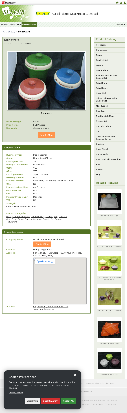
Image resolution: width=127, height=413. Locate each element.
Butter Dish (102, 154)
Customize (32, 401)
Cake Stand (102, 149)
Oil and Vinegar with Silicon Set (106, 99)
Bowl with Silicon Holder (108, 159)
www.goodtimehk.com (44, 309)
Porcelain (101, 45)
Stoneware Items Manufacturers (100, 383)
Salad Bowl (101, 88)
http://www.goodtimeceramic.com (50, 306)
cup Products (86, 392)
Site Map (114, 400)
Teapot (49, 216)
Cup (8, 219)
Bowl (14, 219)
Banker (99, 169)
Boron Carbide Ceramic (30, 219)
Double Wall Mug (105, 116)
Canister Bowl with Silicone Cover (106, 137)
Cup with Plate (103, 126)
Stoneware (101, 50)
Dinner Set (101, 121)
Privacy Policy (97, 404)
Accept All (68, 401)
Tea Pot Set (102, 60)
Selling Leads (15, 24)
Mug (56, 216)
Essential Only (50, 401)
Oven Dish (101, 93)
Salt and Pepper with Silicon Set (106, 76)
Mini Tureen (102, 106)
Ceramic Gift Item (21, 216)
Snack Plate (102, 70)
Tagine (99, 65)
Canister (100, 144)
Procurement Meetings (99, 400)
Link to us (85, 404)
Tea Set (63, 216)
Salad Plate (102, 83)
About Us (4, 24)
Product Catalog (29, 24)
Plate (8, 216)
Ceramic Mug (37, 216)
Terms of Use (110, 404)
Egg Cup (100, 111)
